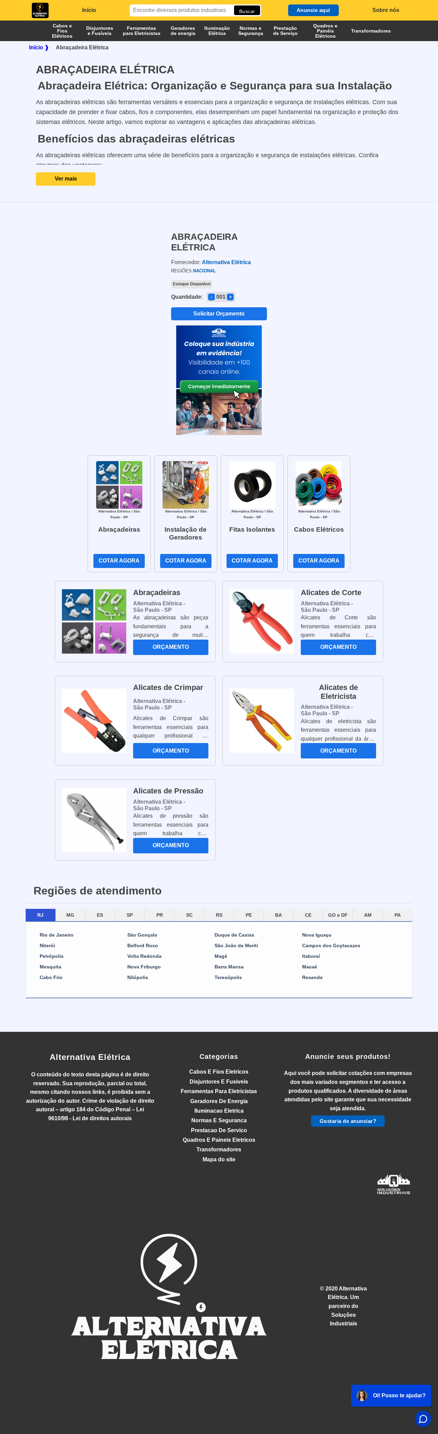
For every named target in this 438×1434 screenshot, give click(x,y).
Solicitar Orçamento (219, 314)
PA (398, 915)
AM (368, 915)
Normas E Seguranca (219, 1120)
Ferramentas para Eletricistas (141, 30)
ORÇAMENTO (171, 647)
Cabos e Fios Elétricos (62, 31)
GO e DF (338, 915)
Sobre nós (385, 10)
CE (308, 915)
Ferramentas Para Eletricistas (219, 1091)
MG (70, 915)
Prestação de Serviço (285, 30)
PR (159, 915)
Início (89, 10)
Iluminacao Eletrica (219, 1111)
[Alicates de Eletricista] (262, 721)
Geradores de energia (183, 30)
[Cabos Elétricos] (319, 484)
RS (219, 915)
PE (249, 915)
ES (100, 915)
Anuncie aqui (313, 10)
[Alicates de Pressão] (94, 820)
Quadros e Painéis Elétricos (325, 31)
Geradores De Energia (219, 1101)
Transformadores (371, 31)
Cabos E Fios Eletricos (218, 1072)
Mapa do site (219, 1159)
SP (130, 915)
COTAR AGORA (119, 561)
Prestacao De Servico (219, 1130)
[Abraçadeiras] (119, 484)
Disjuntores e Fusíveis (99, 30)
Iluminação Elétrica (217, 30)
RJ (40, 915)
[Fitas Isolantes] (252, 484)
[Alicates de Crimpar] (94, 721)
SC (189, 915)
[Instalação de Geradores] (186, 484)
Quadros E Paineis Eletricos (219, 1140)
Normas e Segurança (250, 30)
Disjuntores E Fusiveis (219, 1082)
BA (278, 915)
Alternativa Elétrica (90, 1057)
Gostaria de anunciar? (348, 1121)
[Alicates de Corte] (262, 621)
